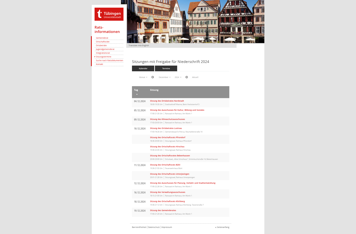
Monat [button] (142, 77)
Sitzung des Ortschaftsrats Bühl (165, 164)
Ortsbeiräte (101, 45)
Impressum (166, 227)
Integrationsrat (103, 53)
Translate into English (139, 45)
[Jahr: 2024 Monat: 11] (152, 77)
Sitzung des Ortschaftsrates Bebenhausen (170, 155)
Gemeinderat (102, 38)
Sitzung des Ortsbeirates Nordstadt (167, 100)
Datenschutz (154, 227)
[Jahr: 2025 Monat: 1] (186, 77)
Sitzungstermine (103, 56)
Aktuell (195, 77)
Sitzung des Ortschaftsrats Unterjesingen (169, 174)
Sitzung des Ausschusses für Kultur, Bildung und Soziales (177, 110)
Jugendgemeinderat (105, 49)
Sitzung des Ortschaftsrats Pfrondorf (167, 137)
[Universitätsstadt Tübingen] (109, 14)
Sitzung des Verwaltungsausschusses (167, 192)
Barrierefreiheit (139, 227)
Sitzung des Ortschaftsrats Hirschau (167, 146)
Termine (166, 68)
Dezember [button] (164, 77)
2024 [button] (177, 77)
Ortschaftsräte (102, 41)
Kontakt (99, 64)
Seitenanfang (223, 227)
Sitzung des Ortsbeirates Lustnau (166, 128)
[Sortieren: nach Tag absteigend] (140, 94)
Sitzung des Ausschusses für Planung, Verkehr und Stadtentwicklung (182, 183)
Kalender (143, 68)
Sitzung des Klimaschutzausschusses (167, 119)
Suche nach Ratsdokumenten (109, 60)
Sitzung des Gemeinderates (163, 210)
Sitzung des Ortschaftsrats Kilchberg (167, 201)
